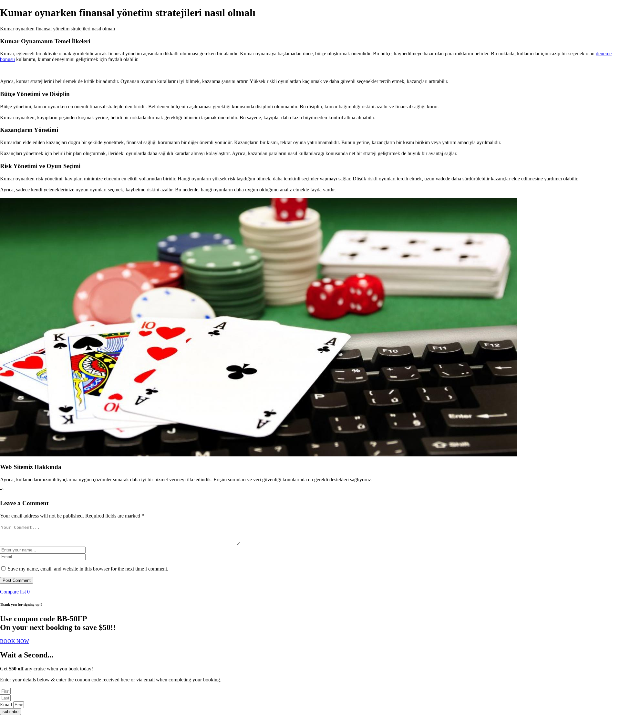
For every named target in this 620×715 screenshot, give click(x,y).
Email (6, 704)
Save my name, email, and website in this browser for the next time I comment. (88, 568)
